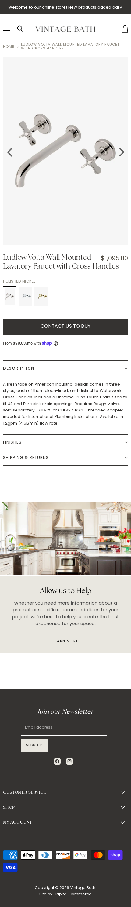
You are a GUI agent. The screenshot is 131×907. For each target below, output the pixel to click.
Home (8, 47)
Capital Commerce (72, 894)
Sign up (34, 745)
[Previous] (9, 150)
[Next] (119, 150)
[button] (65, 368)
